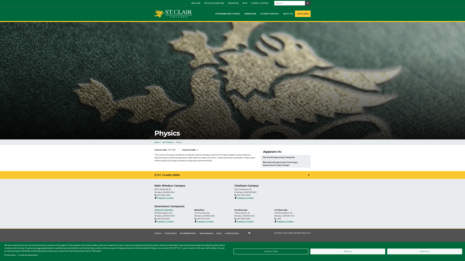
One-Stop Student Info (214, 3)
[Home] (174, 13)
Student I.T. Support (260, 3)
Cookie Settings (232, 233)
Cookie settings (271, 251)
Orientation (233, 3)
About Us (288, 14)
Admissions (250, 14)
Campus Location (165, 198)
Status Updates (206, 233)
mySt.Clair (195, 3)
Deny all (348, 251)
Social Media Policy (188, 233)
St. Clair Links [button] (168, 175)
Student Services (269, 14)
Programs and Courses (227, 14)
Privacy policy (10, 255)
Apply (244, 3)
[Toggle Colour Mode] (249, 233)
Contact (158, 233)
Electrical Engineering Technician (279, 157)
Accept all (425, 251)
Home (156, 142)
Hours (219, 233)
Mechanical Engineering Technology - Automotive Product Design (281, 163)
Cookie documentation (28, 255)
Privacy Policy (171, 233)
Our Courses (167, 142)
